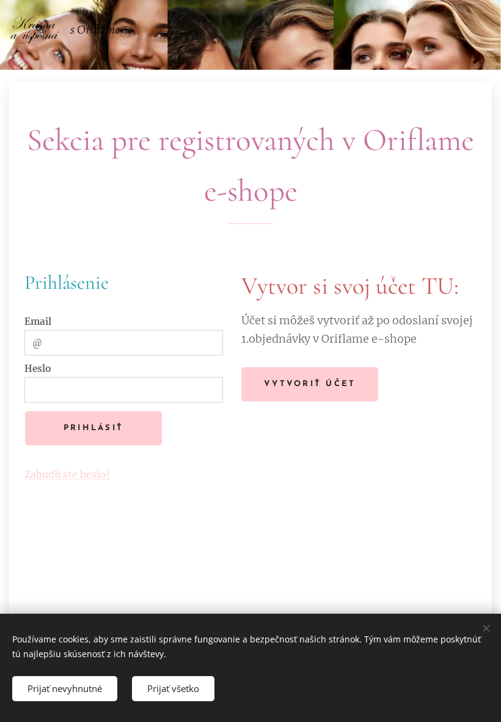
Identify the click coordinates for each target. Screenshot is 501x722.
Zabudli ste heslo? (67, 474)
